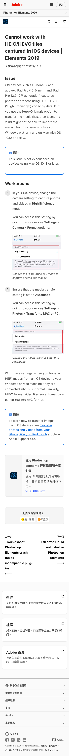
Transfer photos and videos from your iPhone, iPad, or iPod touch (30, 429)
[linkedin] (24, 740)
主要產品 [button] (10, 722)
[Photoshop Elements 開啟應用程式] (64, 21)
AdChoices (53, 750)
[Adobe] (17, 4)
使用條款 (53, 746)
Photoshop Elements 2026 (20, 12)
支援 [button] (7, 707)
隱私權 (44, 746)
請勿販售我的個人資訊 (33, 750)
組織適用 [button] (10, 700)
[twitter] (18, 740)
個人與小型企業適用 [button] (15, 685)
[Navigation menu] (5, 4)
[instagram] (13, 740)
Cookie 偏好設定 (12, 750)
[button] (51, 4)
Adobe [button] (9, 715)
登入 (61, 4)
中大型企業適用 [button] (13, 693)
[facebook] (7, 740)
